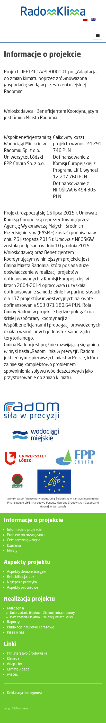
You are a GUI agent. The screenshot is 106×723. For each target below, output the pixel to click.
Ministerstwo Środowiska (27, 653)
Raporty (13, 621)
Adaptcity (14, 663)
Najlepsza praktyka (22, 582)
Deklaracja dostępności (25, 692)
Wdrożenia (15, 608)
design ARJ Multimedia (16, 708)
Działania (14, 545)
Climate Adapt (18, 669)
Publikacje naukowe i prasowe (30, 627)
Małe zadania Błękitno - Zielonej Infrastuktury (41, 617)
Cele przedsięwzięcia (23, 540)
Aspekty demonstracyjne (26, 571)
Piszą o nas (15, 632)
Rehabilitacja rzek (20, 576)
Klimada (13, 658)
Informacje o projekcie (24, 529)
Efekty (12, 550)
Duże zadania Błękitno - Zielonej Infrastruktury (42, 613)
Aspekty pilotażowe (22, 587)
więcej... (13, 674)
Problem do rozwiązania (26, 535)
